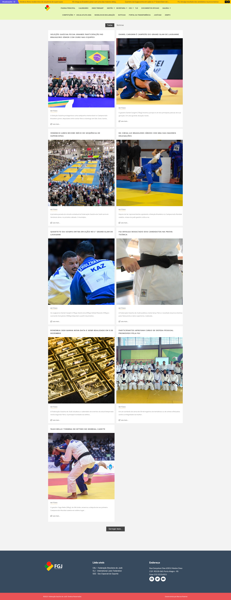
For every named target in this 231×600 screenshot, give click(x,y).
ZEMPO (167, 15)
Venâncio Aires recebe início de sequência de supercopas (40, 2)
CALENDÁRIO (83, 8)
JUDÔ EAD (157, 15)
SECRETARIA (120, 8)
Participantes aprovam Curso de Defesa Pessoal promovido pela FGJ (146, 331)
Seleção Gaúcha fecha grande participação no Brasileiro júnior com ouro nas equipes (76, 35)
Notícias (53, 111)
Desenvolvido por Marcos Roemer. (176, 596)
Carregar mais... (115, 529)
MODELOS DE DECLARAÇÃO (105, 15)
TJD (136, 8)
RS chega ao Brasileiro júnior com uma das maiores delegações (96, 2)
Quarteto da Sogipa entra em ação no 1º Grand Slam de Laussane (149, 2)
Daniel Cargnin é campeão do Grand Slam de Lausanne (149, 34)
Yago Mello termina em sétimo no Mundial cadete (77, 429)
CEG (130, 8)
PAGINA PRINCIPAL (68, 8)
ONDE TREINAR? (98, 8)
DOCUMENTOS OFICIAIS (150, 8)
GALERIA (165, 8)
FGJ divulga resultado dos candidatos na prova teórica (197, 2)
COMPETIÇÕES (67, 15)
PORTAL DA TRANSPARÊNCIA (140, 15)
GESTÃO (110, 8)
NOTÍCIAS (121, 15)
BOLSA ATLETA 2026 (84, 15)
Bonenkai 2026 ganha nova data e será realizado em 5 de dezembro (81, 331)
